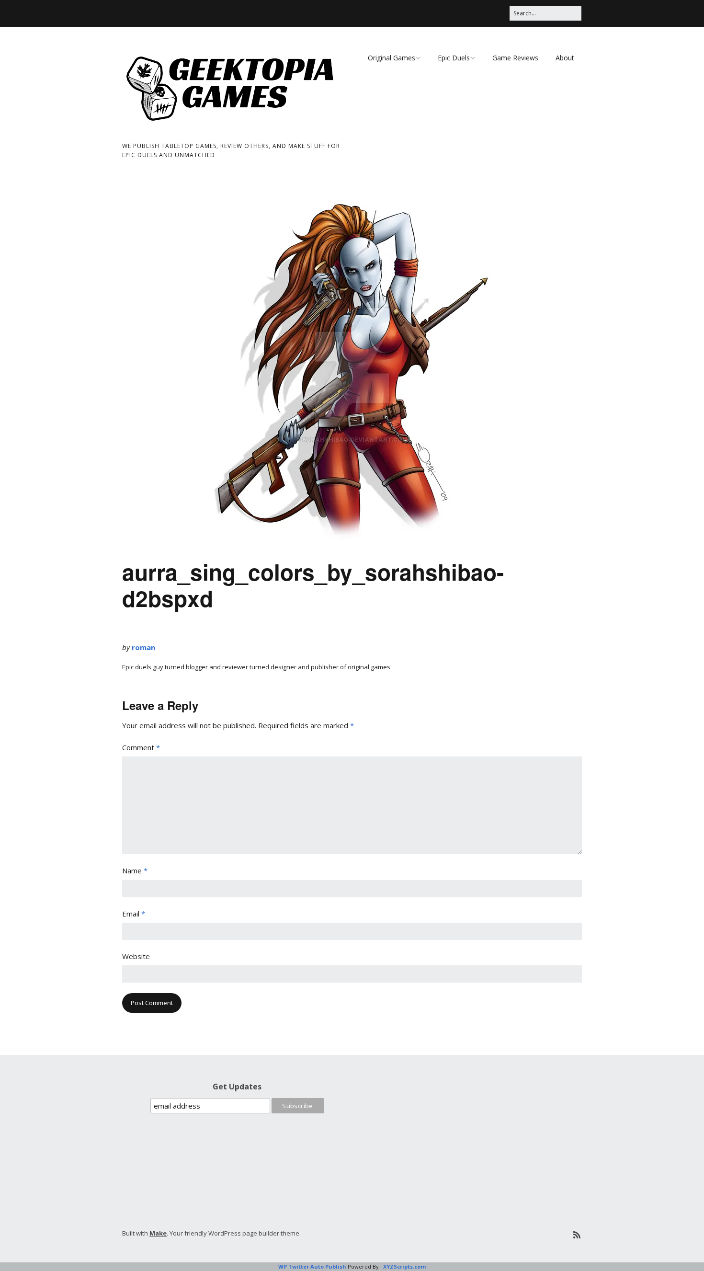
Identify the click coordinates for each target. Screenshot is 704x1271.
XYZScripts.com (404, 1266)
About (565, 57)
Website (136, 956)
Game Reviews (515, 57)
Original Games (391, 57)
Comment (141, 747)
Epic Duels (454, 57)
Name (135, 870)
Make (158, 1233)
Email (133, 913)
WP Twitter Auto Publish (312, 1266)
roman (143, 647)
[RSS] (577, 1234)
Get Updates (237, 1086)
